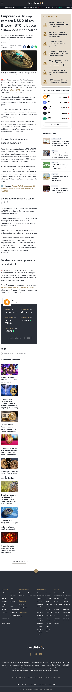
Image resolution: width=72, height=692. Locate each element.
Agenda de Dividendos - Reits (49, 623)
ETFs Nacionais (5, 608)
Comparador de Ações (40, 605)
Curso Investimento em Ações (58, 595)
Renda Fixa (5, 612)
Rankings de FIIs (48, 600)
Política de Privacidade (18, 677)
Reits (29, 593)
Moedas (21, 596)
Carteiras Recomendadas (40, 594)
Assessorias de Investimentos (5, 621)
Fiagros (4, 598)
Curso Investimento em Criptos (58, 604)
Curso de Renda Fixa (66, 602)
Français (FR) (52, 684)
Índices (12, 601)
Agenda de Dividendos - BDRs (40, 632)
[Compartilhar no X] (28, 46)
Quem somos (56, 677)
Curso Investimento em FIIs (66, 595)
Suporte (48, 677)
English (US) (32, 684)
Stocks (21, 593)
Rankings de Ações (39, 600)
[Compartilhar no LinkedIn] (32, 46)
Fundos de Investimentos (14, 614)
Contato (41, 677)
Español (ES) (42, 684)
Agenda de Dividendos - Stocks (40, 623)
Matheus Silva (7, 48)
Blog (20, 616)
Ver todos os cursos (66, 619)
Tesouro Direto (4, 602)
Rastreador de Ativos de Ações (49, 607)
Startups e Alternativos (23, 606)
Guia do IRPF (48, 630)
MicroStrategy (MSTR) (9, 287)
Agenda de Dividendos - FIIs (49, 615)
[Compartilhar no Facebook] (24, 46)
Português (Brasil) (21, 684)
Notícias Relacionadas (10, 360)
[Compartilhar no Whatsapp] (35, 46)
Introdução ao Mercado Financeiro (66, 612)
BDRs (12, 598)
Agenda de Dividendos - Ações (40, 615)
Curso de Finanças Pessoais (57, 621)
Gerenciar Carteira (48, 594)
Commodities (31, 596)
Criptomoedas (8, 353)
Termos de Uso (31, 677)
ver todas (55, 124)
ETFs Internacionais (14, 608)
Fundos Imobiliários (13, 594)
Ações (3, 593)
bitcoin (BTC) (15, 90)
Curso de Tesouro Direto (57, 612)
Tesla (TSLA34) (26, 287)
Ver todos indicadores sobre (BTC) (19, 338)
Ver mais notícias (18, 561)
